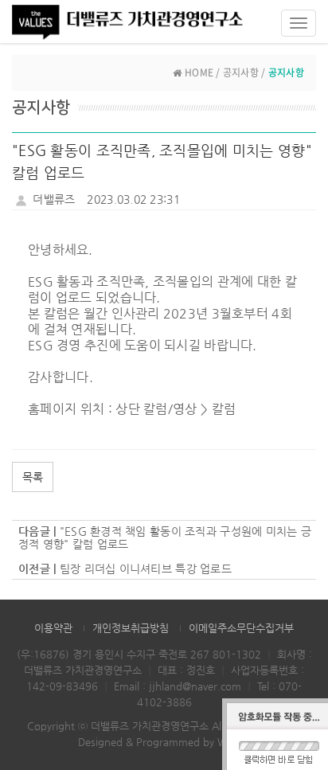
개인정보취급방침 (130, 628)
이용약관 (53, 628)
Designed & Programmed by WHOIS (164, 742)
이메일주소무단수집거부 (241, 628)
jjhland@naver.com (195, 686)
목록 (32, 477)
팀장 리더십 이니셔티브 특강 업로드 (146, 568)
